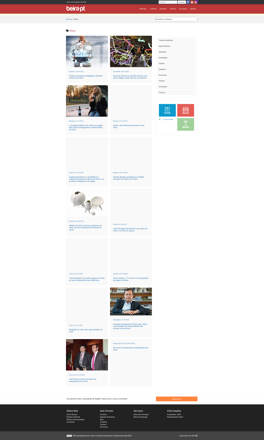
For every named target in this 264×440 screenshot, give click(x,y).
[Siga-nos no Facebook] (188, 2)
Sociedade (163, 87)
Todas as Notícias (166, 40)
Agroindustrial (164, 46)
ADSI (130, 436)
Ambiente (162, 52)
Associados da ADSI (187, 436)
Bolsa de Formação (141, 414)
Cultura (161, 63)
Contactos (71, 422)
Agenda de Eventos (107, 417)
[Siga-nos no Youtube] (192, 2)
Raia (101, 419)
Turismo (173, 9)
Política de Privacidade (75, 419)
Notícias (143, 9)
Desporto (162, 69)
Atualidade (163, 58)
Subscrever (176, 399)
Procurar (182, 2)
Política (162, 81)
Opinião (193, 9)
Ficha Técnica (72, 414)
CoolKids (103, 422)
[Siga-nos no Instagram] (195, 2)
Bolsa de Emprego (141, 417)
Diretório (163, 9)
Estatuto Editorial (73, 417)
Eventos (153, 9)
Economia (183, 9)
